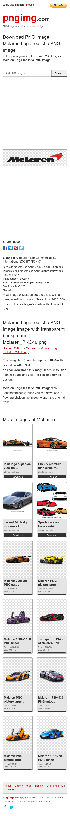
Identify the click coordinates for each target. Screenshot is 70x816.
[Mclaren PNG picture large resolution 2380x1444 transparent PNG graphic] (18, 734)
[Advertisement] (35, 114)
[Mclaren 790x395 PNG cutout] (18, 559)
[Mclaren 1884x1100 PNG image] (18, 618)
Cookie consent (55, 785)
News (28, 785)
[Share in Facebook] (5, 248)
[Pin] (16, 248)
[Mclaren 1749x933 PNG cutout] (52, 676)
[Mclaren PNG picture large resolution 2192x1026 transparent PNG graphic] (52, 559)
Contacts (10, 789)
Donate (39, 785)
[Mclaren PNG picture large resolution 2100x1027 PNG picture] (18, 676)
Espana (30, 4)
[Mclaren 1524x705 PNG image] (52, 734)
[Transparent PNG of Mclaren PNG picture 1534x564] (52, 618)
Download (18, 476)
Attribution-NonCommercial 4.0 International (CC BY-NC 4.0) (30, 259)
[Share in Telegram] (10, 248)
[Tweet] (21, 248)
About (8, 785)
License (19, 785)
